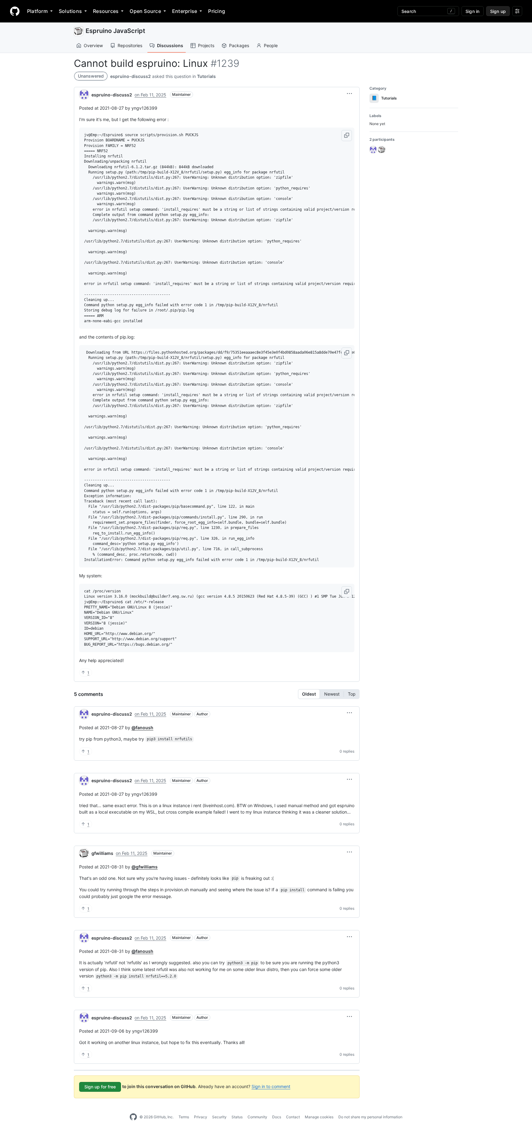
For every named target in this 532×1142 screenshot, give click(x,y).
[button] (349, 94)
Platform (37, 11)
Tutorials (206, 76)
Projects (206, 45)
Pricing (216, 11)
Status (237, 1117)
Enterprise (184, 11)
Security (219, 1117)
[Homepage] (15, 11)
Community (257, 1117)
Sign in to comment (271, 1086)
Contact (293, 1117)
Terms (184, 1117)
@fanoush (142, 727)
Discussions (170, 45)
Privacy (200, 1117)
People (271, 45)
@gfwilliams (144, 866)
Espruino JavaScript (115, 31)
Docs (276, 1117)
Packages (239, 45)
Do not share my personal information (370, 1117)
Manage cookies (319, 1117)
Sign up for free (100, 1086)
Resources (106, 11)
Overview (93, 45)
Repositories (130, 45)
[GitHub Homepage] (133, 1117)
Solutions (70, 11)
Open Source (145, 11)
